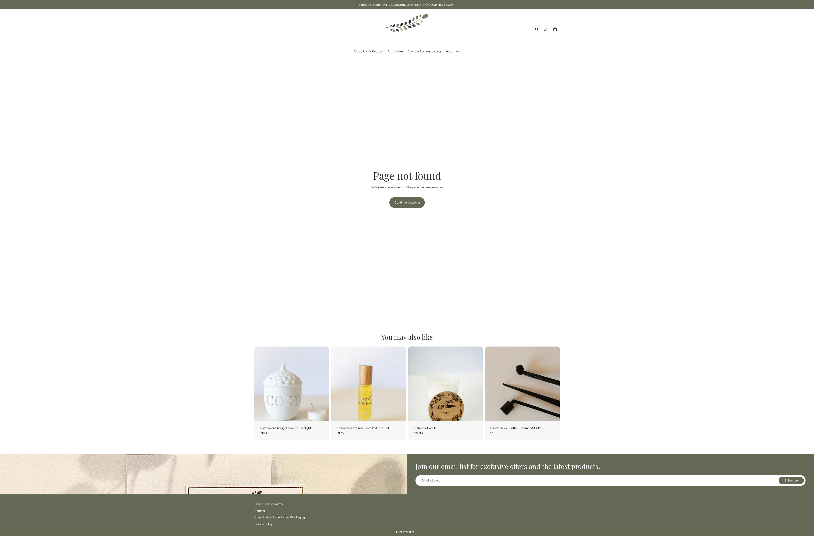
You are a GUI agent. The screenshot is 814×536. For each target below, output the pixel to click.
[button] (407, 532)
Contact (259, 511)
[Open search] (536, 29)
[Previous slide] (260, 384)
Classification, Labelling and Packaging (279, 517)
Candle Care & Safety (268, 504)
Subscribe (791, 480)
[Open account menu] (545, 29)
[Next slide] (322, 384)
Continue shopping (407, 202)
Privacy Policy (263, 524)
